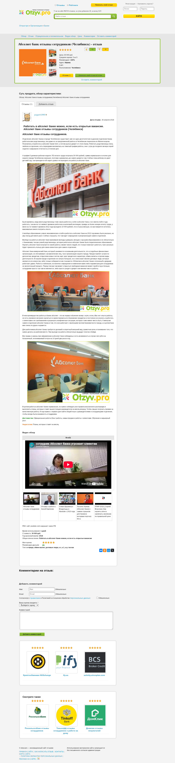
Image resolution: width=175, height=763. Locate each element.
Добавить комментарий (32, 634)
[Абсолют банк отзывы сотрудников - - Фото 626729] (52, 66)
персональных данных (80, 598)
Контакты (59, 752)
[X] (112, 550)
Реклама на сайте (27, 759)
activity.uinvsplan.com (94, 675)
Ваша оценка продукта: (28, 603)
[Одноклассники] (104, 550)
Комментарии (89, 36)
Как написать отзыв (44, 752)
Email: (21, 594)
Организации (36, 26)
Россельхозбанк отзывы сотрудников (37, 729)
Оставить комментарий (106, 36)
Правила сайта (26, 752)
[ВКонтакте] (101, 550)
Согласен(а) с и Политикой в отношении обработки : (55, 598)
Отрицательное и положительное (49, 36)
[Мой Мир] (108, 550)
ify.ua (65, 675)
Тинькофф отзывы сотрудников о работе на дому (65, 730)
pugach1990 (39, 115)
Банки (46, 26)
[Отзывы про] (34, 15)
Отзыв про (24, 26)
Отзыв (30, 36)
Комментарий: (24, 610)
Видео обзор (70, 36)
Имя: (21, 589)
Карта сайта (24, 754)
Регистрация (130, 4)
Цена (80, 36)
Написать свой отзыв (104, 5)
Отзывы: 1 (66, 75)
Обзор (23, 36)
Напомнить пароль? (145, 4)
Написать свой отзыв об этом (90, 75)
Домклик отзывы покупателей (94, 729)
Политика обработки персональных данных (41, 756)
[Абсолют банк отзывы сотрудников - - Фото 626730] (52, 56)
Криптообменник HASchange (37, 675)
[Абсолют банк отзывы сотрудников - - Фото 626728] (52, 76)
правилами (35, 598)
